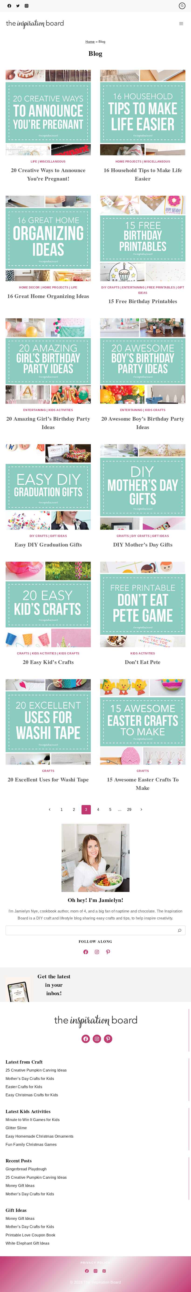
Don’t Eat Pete (142, 662)
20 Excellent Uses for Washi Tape (48, 779)
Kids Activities (60, 410)
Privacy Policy (95, 1262)
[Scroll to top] (180, 1274)
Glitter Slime (16, 1128)
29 (129, 810)
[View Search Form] (182, 6)
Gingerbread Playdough (26, 1169)
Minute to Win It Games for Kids (33, 1120)
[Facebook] (9, 6)
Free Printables (161, 287)
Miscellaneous (53, 161)
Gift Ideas (58, 536)
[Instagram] (26, 6)
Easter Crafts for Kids (24, 1087)
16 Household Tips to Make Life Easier (143, 174)
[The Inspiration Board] (35, 23)
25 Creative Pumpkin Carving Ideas (36, 1070)
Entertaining (133, 287)
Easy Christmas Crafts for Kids (32, 1095)
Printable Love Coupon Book (30, 1235)
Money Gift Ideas (20, 1186)
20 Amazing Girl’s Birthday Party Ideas (48, 422)
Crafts (123, 536)
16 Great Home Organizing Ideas (48, 296)
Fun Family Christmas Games (31, 1144)
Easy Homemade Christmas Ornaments (40, 1136)
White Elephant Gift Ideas (27, 1243)
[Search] (179, 930)
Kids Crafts (155, 410)
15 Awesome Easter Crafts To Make (143, 783)
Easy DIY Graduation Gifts (48, 544)
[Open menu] (181, 23)
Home (90, 41)
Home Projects (129, 161)
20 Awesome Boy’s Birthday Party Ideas (142, 422)
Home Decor (29, 287)
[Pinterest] (104, 1271)
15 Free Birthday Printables (142, 301)
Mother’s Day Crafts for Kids (30, 1079)
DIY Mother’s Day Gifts (142, 544)
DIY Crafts (110, 287)
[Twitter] (18, 6)
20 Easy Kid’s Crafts (48, 662)
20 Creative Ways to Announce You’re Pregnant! (48, 174)
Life (34, 161)
